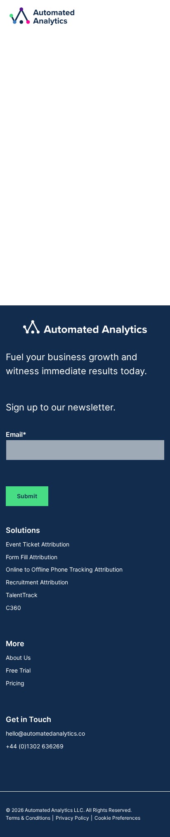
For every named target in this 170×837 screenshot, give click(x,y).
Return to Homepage (57, 225)
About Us (18, 657)
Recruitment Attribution (37, 582)
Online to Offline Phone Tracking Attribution (64, 569)
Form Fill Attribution (31, 556)
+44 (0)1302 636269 (35, 746)
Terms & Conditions (28, 818)
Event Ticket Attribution (37, 544)
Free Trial (18, 670)
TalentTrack (22, 594)
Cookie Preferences (117, 818)
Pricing (15, 683)
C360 (13, 607)
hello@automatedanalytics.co (45, 733)
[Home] (41, 16)
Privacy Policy (72, 818)
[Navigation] (151, 16)
